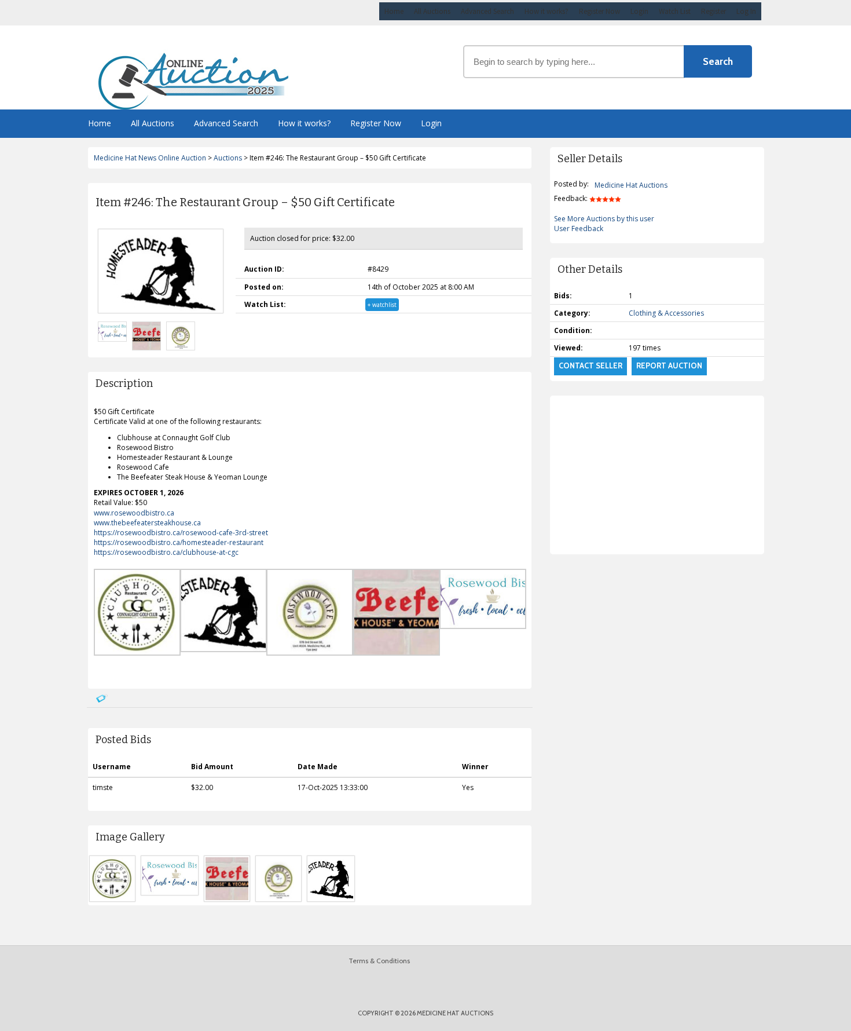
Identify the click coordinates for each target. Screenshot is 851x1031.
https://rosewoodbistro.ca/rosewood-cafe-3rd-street (181, 533)
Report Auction (669, 365)
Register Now (599, 11)
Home (394, 11)
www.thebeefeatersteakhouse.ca (147, 523)
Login (639, 11)
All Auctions (432, 11)
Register (713, 11)
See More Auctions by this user (604, 219)
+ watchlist (382, 305)
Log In (746, 11)
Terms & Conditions (379, 960)
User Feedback (578, 228)
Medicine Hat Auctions (631, 185)
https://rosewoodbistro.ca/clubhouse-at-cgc (166, 552)
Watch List (675, 11)
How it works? (546, 11)
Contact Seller (590, 365)
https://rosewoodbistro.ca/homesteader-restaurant (178, 542)
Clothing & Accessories (666, 313)
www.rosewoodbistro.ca (134, 513)
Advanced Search (487, 11)
